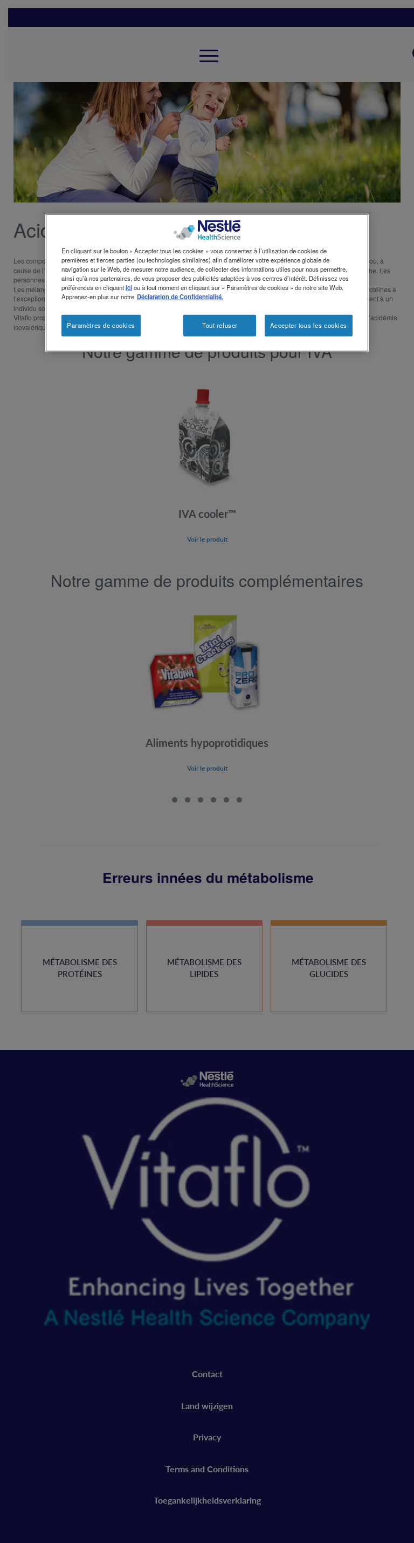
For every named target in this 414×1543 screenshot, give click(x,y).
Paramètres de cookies (101, 325)
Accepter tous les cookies (308, 325)
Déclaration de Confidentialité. (180, 296)
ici (129, 286)
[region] (207, 282)
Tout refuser (220, 325)
